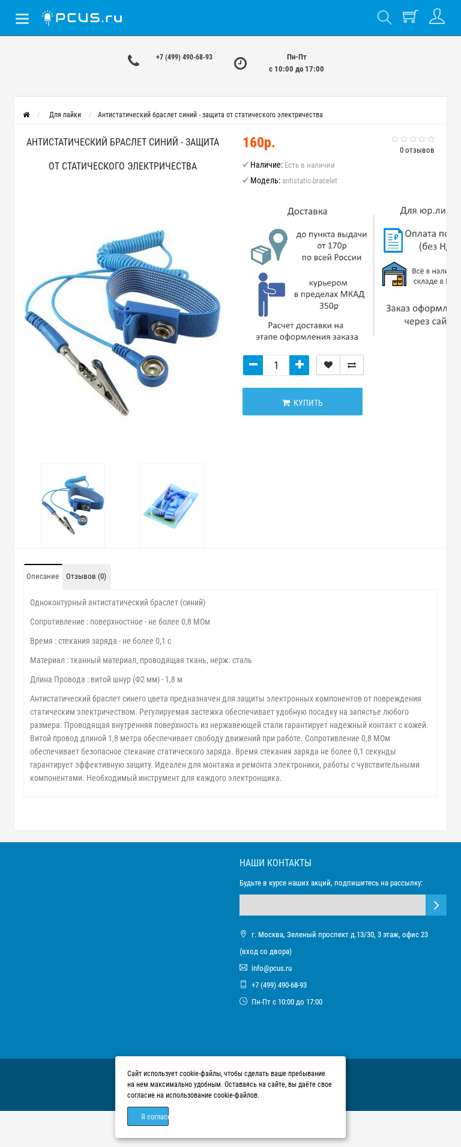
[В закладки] (328, 365)
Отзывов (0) (86, 576)
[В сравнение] (352, 365)
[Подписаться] (436, 905)
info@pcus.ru (272, 968)
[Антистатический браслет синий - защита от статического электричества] (122, 324)
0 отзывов (417, 149)
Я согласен (155, 1117)
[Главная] (26, 115)
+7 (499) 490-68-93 (184, 57)
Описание (42, 576)
